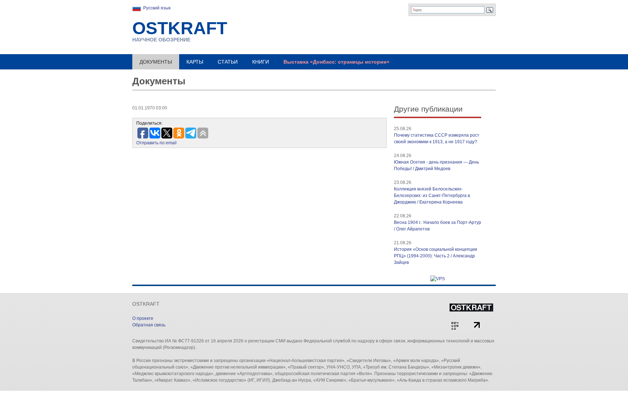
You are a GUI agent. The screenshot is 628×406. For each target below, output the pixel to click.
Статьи (228, 62)
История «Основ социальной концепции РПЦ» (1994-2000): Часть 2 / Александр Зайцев (435, 256)
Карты (194, 62)
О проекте (142, 318)
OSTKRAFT (179, 28)
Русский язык (156, 8)
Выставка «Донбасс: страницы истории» (336, 62)
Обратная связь (148, 324)
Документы (156, 62)
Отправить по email (156, 142)
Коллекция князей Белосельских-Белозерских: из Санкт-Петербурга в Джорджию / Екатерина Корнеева (432, 195)
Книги (260, 62)
